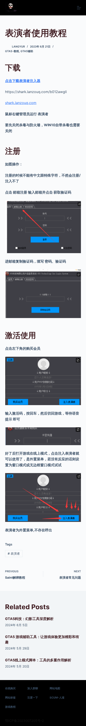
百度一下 (32, 697)
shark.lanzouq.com (20, 103)
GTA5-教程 (12, 51)
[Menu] (79, 8)
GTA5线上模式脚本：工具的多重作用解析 (38, 660)
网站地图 (55, 688)
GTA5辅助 (27, 51)
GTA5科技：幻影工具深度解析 (29, 618)
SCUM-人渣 (57, 697)
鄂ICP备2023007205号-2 (24, 721)
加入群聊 (32, 688)
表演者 (14, 553)
